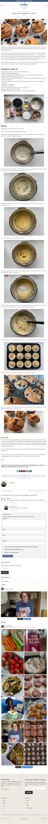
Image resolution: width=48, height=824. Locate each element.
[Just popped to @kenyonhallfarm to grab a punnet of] (12, 663)
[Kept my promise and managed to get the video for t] (12, 754)
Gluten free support (29, 475)
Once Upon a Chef (34, 54)
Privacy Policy (3, 818)
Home (3, 800)
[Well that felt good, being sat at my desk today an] (35, 686)
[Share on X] (22, 471)
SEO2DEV (45, 818)
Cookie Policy (8, 818)
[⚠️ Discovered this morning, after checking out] (35, 640)
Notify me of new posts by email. (11, 552)
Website (4, 540)
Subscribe (4, 572)
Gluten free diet (36, 475)
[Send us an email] (5, 789)
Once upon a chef (41, 476)
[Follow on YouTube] (8, 789)
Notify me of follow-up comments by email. (13, 549)
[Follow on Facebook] (1, 789)
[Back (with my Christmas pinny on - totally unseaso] (12, 731)
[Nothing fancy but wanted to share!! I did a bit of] (12, 640)
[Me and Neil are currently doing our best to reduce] (12, 686)
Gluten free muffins (33, 476)
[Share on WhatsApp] (17, 471)
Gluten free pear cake (8, 490)
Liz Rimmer (11, 506)
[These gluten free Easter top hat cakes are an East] (35, 754)
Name (4, 529)
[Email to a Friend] (24, 471)
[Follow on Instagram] (3, 789)
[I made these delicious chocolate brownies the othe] (35, 731)
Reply (46, 502)
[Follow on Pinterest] (6, 789)
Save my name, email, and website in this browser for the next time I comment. (20, 546)
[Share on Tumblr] (31, 471)
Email (3, 535)
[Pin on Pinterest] (26, 471)
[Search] (46, 5)
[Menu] (1, 5)
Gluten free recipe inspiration (24, 476)
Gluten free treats (10, 476)
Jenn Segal (24, 456)
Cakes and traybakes (22, 11)
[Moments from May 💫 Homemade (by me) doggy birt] (12, 708)
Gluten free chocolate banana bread (36, 490)
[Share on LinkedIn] (29, 471)
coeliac (5, 476)
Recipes (28, 11)
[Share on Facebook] (19, 471)
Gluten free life (16, 476)
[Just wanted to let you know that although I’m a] (35, 663)
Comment (4, 518)
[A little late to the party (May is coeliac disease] (35, 708)
